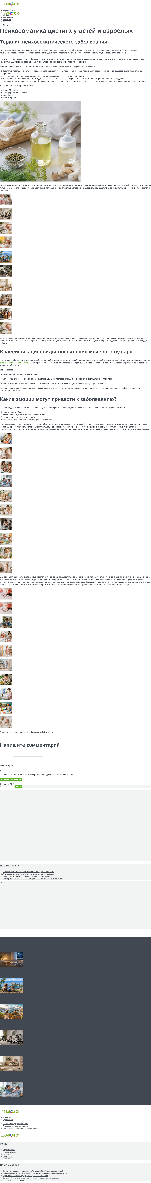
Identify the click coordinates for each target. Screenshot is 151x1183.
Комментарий (6, 765)
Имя (2, 770)
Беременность (9, 1149)
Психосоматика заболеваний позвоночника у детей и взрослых (28, 871)
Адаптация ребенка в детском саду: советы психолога (48, 1051)
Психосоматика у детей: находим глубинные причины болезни (28, 876)
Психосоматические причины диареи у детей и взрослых (50, 998)
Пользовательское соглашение (15, 1126)
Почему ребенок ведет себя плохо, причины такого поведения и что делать (33, 878)
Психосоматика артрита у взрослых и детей (38, 1103)
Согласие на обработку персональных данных (21, 1128)
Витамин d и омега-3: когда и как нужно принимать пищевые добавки (31, 1178)
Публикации (8, 1119)
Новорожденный (9, 1152)
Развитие (7, 1159)
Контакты (7, 1117)
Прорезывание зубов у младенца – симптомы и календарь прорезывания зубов (35, 1173)
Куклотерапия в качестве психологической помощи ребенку (52, 972)
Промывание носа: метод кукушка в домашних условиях (25, 1175)
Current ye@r (7, 784)
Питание (6, 1154)
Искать (18, 786)
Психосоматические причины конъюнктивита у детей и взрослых (29, 874)
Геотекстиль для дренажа (13, 1180)
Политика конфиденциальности (15, 1123)
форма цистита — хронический (15, 362)
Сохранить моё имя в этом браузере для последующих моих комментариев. (38, 774)
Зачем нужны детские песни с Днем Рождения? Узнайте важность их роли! (33, 1171)
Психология (8, 17)
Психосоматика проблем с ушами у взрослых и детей (47, 1025)
